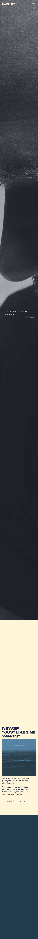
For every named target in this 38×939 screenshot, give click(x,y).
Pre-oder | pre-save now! (15, 801)
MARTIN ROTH (9, 4)
